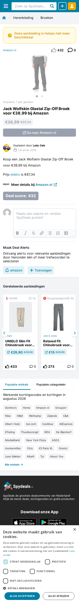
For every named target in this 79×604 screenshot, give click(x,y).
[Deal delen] (62, 6)
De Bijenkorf (64, 432)
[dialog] (39, 564)
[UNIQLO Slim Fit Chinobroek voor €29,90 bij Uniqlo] (20, 333)
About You (56, 456)
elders (16, 174)
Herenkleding (23, 18)
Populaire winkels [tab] (16, 384)
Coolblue (47, 424)
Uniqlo (8, 335)
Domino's (11, 407)
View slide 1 (37, 96)
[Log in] (72, 6)
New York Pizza (36, 440)
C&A (65, 415)
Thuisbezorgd (29, 432)
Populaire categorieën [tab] (50, 384)
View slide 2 (42, 96)
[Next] (74, 333)
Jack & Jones (50, 335)
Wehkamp (35, 415)
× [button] (74, 529)
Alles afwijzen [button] (58, 596)
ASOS (55, 440)
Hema (26, 407)
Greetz (63, 448)
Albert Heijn (12, 424)
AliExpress (66, 424)
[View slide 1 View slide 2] (39, 78)
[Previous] (4, 333)
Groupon (60, 407)
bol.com (31, 424)
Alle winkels (12, 464)
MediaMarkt (12, 440)
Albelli (30, 456)
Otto (30, 448)
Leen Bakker (13, 456)
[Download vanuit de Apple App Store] (24, 522)
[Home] (4, 18)
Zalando (52, 415)
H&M (20, 415)
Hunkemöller (13, 448)
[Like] (7, 366)
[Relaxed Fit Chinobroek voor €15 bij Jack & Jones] (58, 333)
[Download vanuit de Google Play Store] (53, 522)
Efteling (10, 432)
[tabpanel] (39, 429)
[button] (39, 588)
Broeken (47, 18)
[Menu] (6, 6)
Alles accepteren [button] (22, 596)
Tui (42, 456)
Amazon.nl (9, 50)
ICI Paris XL (46, 448)
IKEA (47, 432)
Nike (8, 415)
